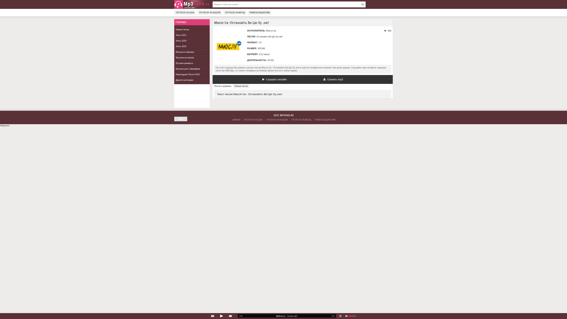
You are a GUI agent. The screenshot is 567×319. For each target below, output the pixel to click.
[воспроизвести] (221, 316)
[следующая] (230, 316)
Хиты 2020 (181, 40)
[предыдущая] (212, 316)
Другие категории (184, 80)
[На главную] (192, 4)
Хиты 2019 (181, 46)
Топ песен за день (185, 12)
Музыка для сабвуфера (188, 68)
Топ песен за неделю (209, 12)
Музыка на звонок (185, 57)
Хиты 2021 (181, 35)
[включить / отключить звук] (346, 316)
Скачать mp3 (335, 79)
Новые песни (182, 29)
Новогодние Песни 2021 (188, 74)
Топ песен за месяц (235, 12)
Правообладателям (259, 12)
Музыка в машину (185, 52)
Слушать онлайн (276, 79)
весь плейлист (340, 316)
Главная (236, 119)
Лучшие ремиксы (184, 63)
